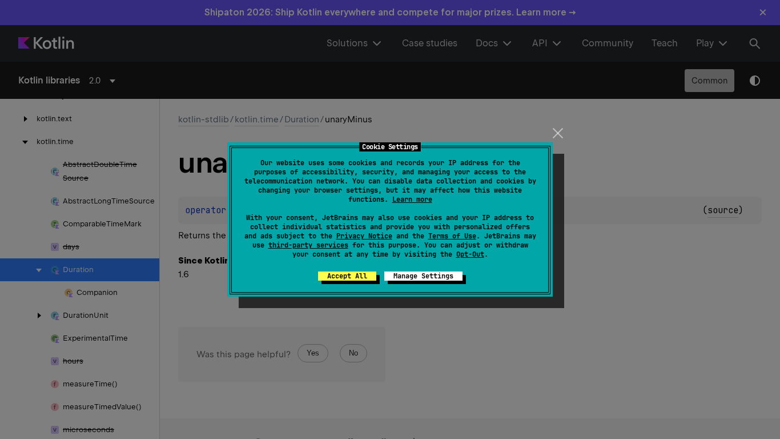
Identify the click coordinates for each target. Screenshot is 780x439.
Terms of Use (452, 236)
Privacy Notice (364, 236)
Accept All (347, 276)
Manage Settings (423, 276)
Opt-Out (470, 254)
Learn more (412, 199)
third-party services (308, 245)
